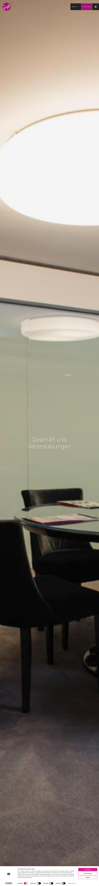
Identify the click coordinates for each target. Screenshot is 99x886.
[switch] (39, 883)
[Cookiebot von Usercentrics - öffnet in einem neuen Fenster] (9, 883)
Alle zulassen (88, 869)
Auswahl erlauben (88, 873)
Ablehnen (88, 877)
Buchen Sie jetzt (87, 6)
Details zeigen (71, 883)
